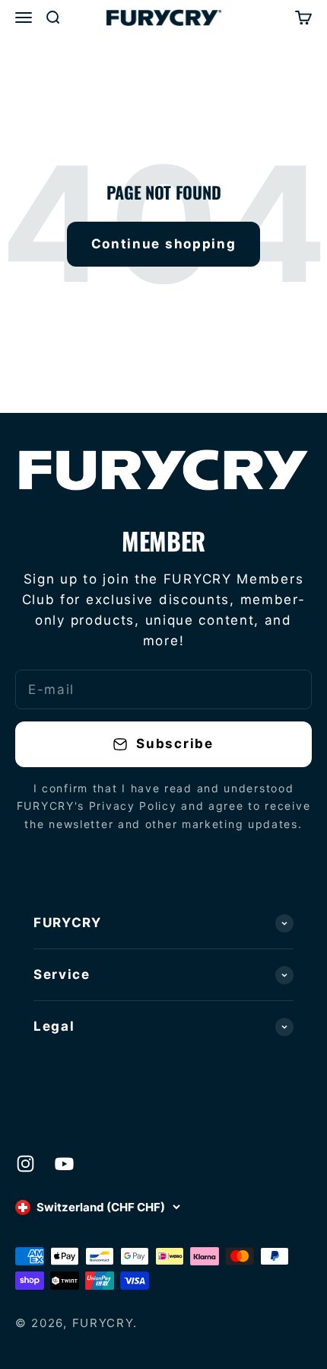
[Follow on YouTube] (64, 1163)
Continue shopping (164, 243)
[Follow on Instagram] (25, 1163)
